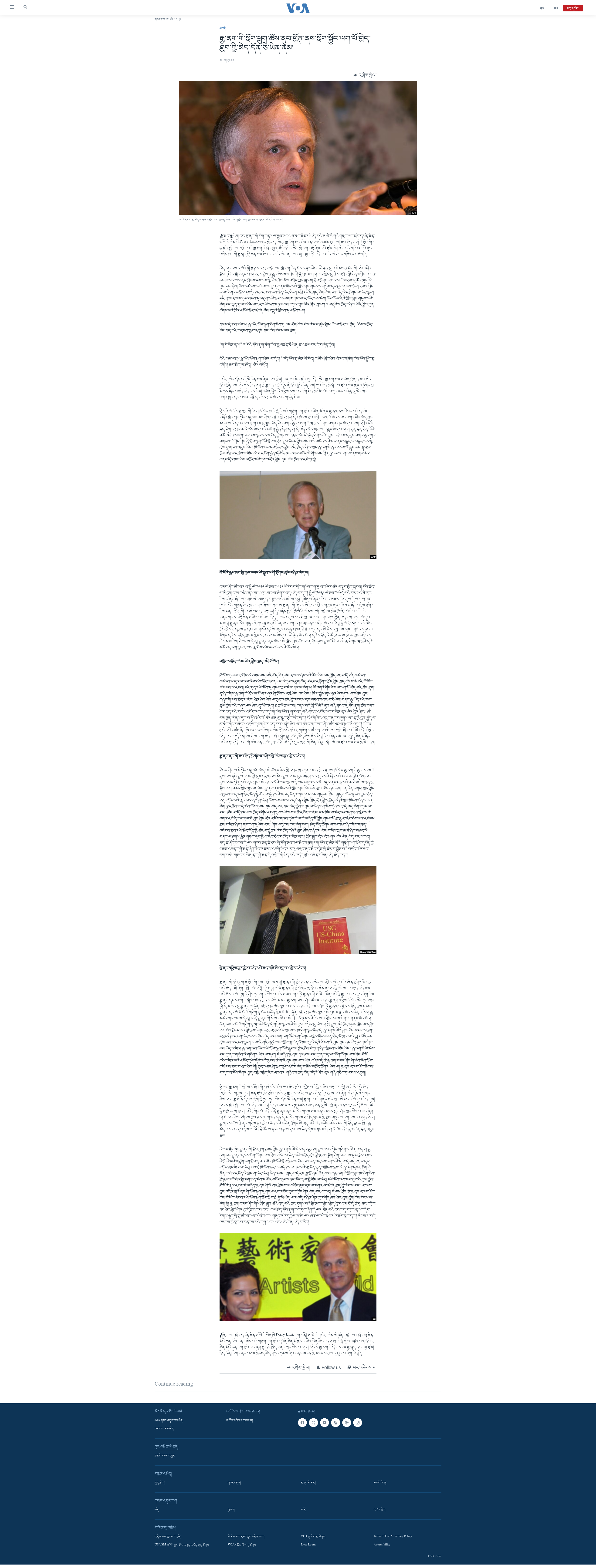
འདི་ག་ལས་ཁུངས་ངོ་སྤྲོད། (168, 1537)
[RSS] (335, 1422)
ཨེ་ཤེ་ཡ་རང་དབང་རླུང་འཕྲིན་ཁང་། (246, 1537)
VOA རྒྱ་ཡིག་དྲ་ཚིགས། (313, 1537)
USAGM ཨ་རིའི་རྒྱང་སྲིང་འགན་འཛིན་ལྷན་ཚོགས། (182, 1545)
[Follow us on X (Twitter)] (313, 1422)
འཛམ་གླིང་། (380, 1510)
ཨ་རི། (223, 28)
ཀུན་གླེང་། (160, 1483)
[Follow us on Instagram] (357, 1422)
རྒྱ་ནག (231, 1510)
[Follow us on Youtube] (324, 1422)
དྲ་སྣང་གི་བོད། (308, 1483)
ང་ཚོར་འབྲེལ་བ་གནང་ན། (239, 1420)
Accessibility (382, 1545)
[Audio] (542, 8)
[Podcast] (346, 1422)
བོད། (157, 1510)
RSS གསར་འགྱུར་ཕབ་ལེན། (169, 1420)
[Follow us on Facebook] (302, 1422)
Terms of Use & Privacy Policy (393, 1537)
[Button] (364, 75)
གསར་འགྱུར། (234, 1483)
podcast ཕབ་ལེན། (164, 1429)
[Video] (556, 8)
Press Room (308, 1545)
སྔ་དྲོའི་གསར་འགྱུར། (165, 1456)
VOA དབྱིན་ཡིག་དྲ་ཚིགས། (242, 1545)
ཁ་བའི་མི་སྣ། (380, 1483)
